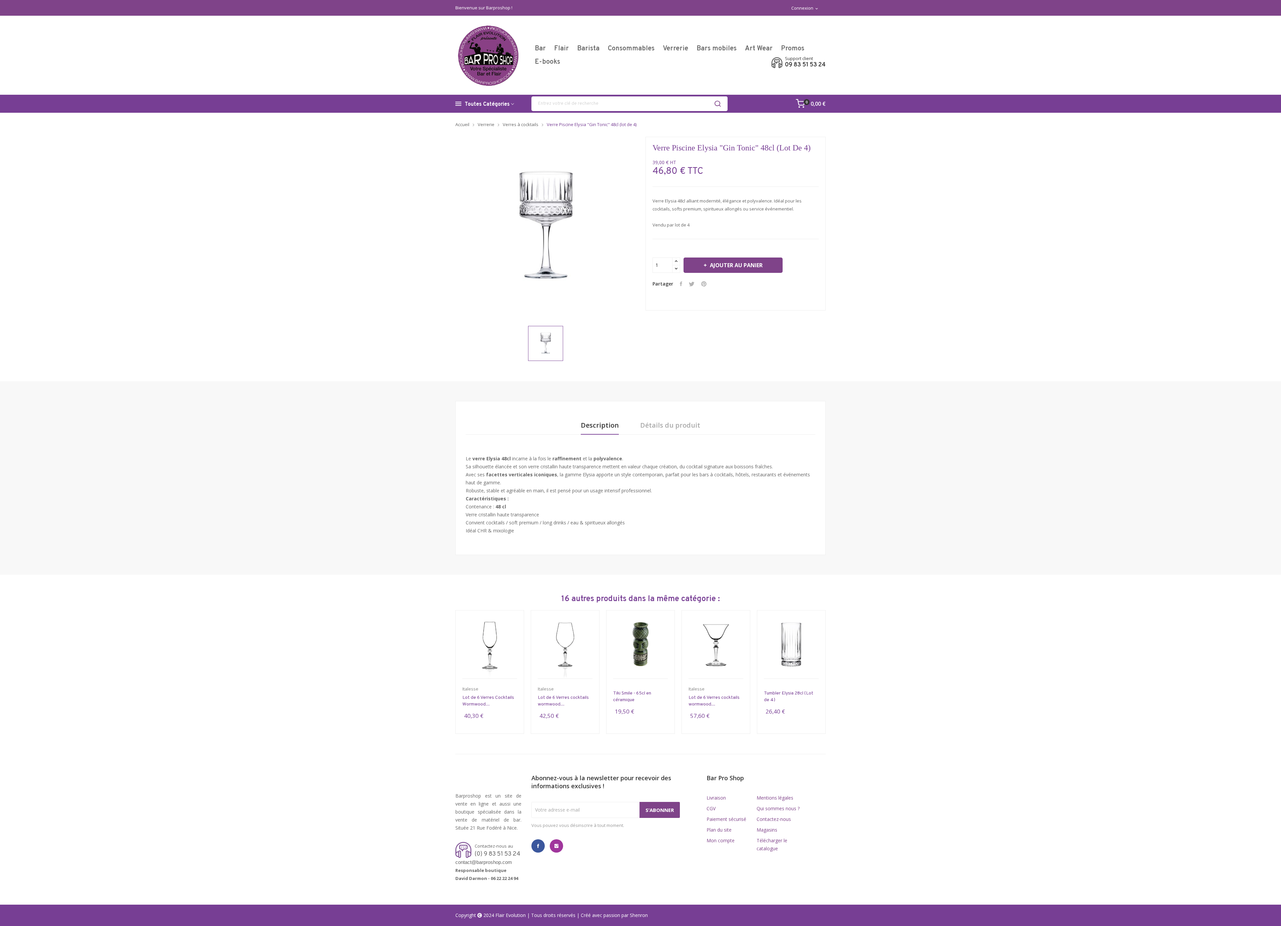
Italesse (470, 689)
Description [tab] (600, 425)
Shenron (639, 915)
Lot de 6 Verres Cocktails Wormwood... (488, 701)
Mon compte (721, 840)
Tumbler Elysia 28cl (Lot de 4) (788, 696)
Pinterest (704, 284)
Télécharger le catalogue (772, 844)
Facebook (538, 846)
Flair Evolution (510, 915)
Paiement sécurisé (726, 819)
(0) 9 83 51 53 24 (497, 854)
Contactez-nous (774, 819)
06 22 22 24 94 (504, 878)
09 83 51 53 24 (805, 65)
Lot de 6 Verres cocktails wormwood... (563, 701)
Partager (681, 284)
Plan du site (719, 830)
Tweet (692, 284)
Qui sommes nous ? (778, 808)
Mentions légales (775, 798)
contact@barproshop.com (483, 862)
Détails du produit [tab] (670, 425)
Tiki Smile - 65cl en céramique (632, 696)
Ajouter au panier (736, 265)
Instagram (556, 846)
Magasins (767, 830)
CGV (711, 808)
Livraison (716, 798)
